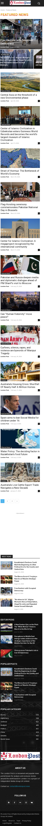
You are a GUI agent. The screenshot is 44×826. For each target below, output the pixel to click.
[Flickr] (20, 802)
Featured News (5, 91)
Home (3, 10)
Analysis (4, 37)
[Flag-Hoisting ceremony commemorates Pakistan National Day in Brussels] (20, 192)
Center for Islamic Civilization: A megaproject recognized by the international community (18, 244)
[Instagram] (26, 802)
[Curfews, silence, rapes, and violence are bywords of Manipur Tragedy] (20, 335)
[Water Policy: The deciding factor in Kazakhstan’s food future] (20, 438)
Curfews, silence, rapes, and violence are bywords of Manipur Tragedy (18, 350)
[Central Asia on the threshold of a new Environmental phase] (20, 82)
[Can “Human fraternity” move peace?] (20, 301)
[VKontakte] (31, 802)
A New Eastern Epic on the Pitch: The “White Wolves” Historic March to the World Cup (26, 627)
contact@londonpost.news (20, 786)
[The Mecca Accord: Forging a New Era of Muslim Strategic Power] (6, 579)
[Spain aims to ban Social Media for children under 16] (20, 405)
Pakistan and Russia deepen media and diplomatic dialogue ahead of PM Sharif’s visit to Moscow (19, 280)
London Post (5, 101)
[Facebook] (14, 802)
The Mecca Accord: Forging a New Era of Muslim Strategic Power (25, 579)
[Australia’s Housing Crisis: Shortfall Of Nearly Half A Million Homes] (20, 371)
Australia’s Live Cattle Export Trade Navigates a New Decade (20, 486)
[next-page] (17, 501)
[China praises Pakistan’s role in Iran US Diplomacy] (6, 653)
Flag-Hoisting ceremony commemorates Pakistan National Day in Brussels (19, 207)
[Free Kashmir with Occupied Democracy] (6, 591)
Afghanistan (5, 54)
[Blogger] (8, 802)
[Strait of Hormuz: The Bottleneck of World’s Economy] (20, 158)
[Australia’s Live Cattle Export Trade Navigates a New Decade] (20, 472)
